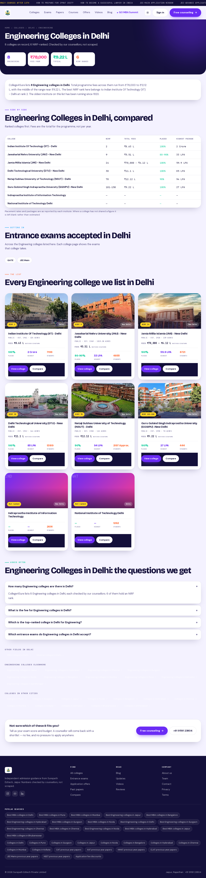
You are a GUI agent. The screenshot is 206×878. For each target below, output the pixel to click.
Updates (120, 778)
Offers (86, 12)
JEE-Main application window (156, 3)
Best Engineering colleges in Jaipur (123, 815)
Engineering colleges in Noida (22, 677)
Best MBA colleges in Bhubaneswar (24, 835)
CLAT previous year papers (163, 849)
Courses (73, 12)
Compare (38, 368)
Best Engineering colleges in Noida (102, 828)
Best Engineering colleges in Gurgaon (178, 822)
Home (7, 28)
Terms (165, 795)
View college (18, 368)
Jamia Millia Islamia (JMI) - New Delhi (29, 162)
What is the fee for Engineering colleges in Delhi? (39, 610)
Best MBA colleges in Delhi (20, 815)
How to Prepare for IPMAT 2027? (55, 3)
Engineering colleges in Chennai (105, 670)
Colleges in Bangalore (125, 699)
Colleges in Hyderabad (156, 699)
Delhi (31, 28)
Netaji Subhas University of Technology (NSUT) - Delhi (39, 179)
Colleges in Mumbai (18, 705)
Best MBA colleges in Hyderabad (141, 828)
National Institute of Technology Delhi (30, 203)
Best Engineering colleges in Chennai (25, 828)
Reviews (120, 789)
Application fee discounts (88, 856)
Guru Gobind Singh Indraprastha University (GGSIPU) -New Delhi (45, 187)
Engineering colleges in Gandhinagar (26, 683)
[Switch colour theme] (148, 12)
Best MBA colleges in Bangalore (162, 815)
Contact (166, 784)
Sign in (160, 12)
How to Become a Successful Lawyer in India (107, 3)
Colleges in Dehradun (73, 705)
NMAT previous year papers (131, 849)
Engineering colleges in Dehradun (179, 677)
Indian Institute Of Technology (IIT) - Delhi (32, 146)
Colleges (34, 12)
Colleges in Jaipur (71, 699)
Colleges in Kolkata (45, 705)
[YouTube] (15, 794)
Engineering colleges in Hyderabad (63, 670)
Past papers (77, 789)
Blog (109, 12)
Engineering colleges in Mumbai (102, 677)
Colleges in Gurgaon (44, 699)
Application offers (80, 784)
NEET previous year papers (57, 856)
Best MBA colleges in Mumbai (85, 815)
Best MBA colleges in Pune (52, 815)
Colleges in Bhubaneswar (104, 705)
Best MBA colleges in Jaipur (176, 828)
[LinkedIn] (22, 794)
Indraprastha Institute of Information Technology (37, 195)
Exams (47, 12)
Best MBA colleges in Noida (101, 822)
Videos (99, 12)
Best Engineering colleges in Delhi (137, 822)
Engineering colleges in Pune (140, 677)
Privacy (166, 789)
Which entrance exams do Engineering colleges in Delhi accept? (49, 634)
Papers (60, 12)
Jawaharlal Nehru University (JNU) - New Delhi (34, 154)
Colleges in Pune (17, 699)
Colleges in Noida (98, 699)
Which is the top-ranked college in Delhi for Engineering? (45, 622)
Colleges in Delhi (15, 842)
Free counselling (185, 12)
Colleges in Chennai (185, 699)
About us (167, 773)
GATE (10, 260)
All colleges (76, 773)
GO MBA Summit (128, 12)
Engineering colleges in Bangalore (62, 677)
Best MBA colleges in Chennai (64, 828)
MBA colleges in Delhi (19, 655)
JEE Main (24, 260)
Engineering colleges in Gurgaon (145, 670)
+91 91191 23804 (182, 730)
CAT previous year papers (68, 849)
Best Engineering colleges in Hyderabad (26, 822)
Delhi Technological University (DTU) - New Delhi (36, 170)
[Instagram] (8, 794)
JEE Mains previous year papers (22, 856)
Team (165, 778)
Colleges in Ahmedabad (137, 705)
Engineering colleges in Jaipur (23, 670)
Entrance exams (79, 778)
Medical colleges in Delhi (50, 655)
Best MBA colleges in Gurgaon (67, 822)
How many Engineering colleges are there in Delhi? (40, 586)
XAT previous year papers (99, 849)
